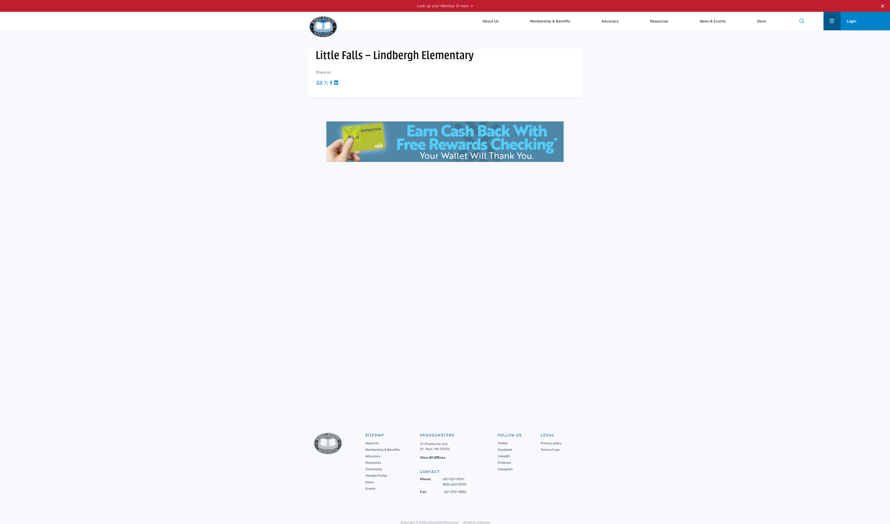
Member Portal (376, 476)
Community (373, 469)
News (369, 482)
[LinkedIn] (336, 83)
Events (370, 489)
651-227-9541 (453, 479)
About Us (372, 443)
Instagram (505, 469)
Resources (373, 463)
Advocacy (372, 456)
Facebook (505, 450)
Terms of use (550, 450)
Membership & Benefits (382, 450)
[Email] (319, 83)
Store (761, 21)
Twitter (503, 443)
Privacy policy (551, 443)
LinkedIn (504, 456)
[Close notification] (882, 6)
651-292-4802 (455, 492)
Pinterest (504, 463)
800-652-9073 (454, 484)
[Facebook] (331, 83)
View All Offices (432, 458)
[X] (326, 83)
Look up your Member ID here (443, 5)
